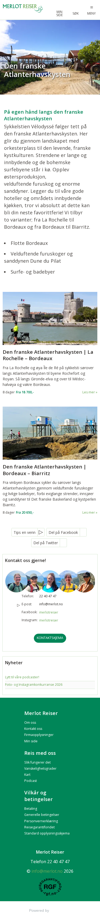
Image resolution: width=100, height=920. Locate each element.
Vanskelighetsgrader (40, 768)
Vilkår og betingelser (38, 795)
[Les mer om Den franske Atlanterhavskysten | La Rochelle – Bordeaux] (50, 318)
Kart (27, 774)
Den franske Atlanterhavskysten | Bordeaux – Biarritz (44, 469)
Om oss (30, 722)
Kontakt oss (33, 728)
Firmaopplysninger (39, 734)
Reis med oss (40, 752)
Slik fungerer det (37, 762)
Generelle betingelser (41, 814)
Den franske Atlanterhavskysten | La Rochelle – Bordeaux (48, 355)
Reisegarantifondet (39, 827)
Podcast (30, 780)
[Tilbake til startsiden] (23, 8)
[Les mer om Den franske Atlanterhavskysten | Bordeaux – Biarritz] (50, 433)
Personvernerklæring (41, 821)
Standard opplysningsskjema (47, 833)
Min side (31, 741)
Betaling (30, 808)
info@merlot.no (51, 604)
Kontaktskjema (50, 638)
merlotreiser (48, 612)
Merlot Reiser (41, 713)
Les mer (88, 392)
